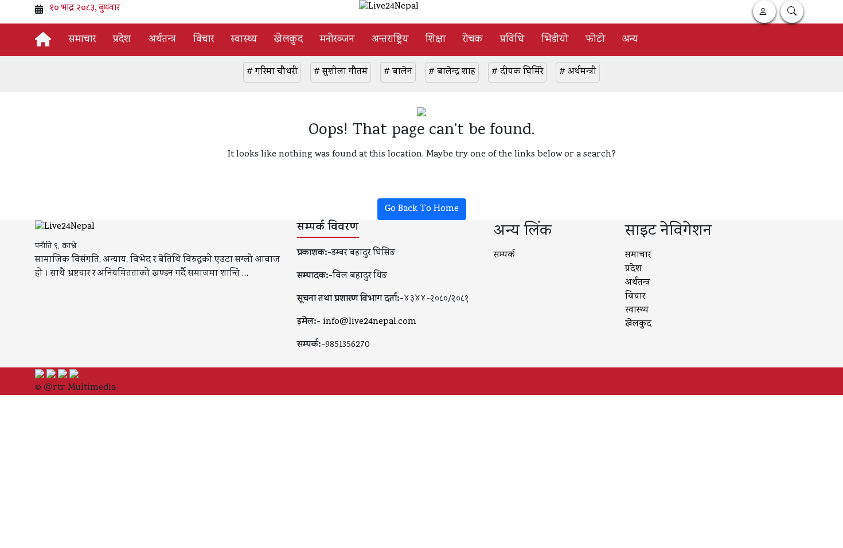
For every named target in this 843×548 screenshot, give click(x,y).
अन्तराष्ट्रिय (390, 40)
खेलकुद (288, 40)
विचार (203, 40)
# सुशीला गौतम (341, 72)
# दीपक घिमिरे (517, 72)
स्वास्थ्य (244, 40)
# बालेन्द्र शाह (451, 72)
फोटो (595, 40)
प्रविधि (512, 40)
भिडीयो (554, 40)
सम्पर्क (504, 256)
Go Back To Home (422, 209)
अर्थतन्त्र (162, 40)
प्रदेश (122, 40)
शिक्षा (436, 40)
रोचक (473, 40)
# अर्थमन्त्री (577, 72)
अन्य (630, 40)
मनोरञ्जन (337, 40)
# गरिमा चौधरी (272, 72)
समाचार (82, 40)
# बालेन (398, 72)
